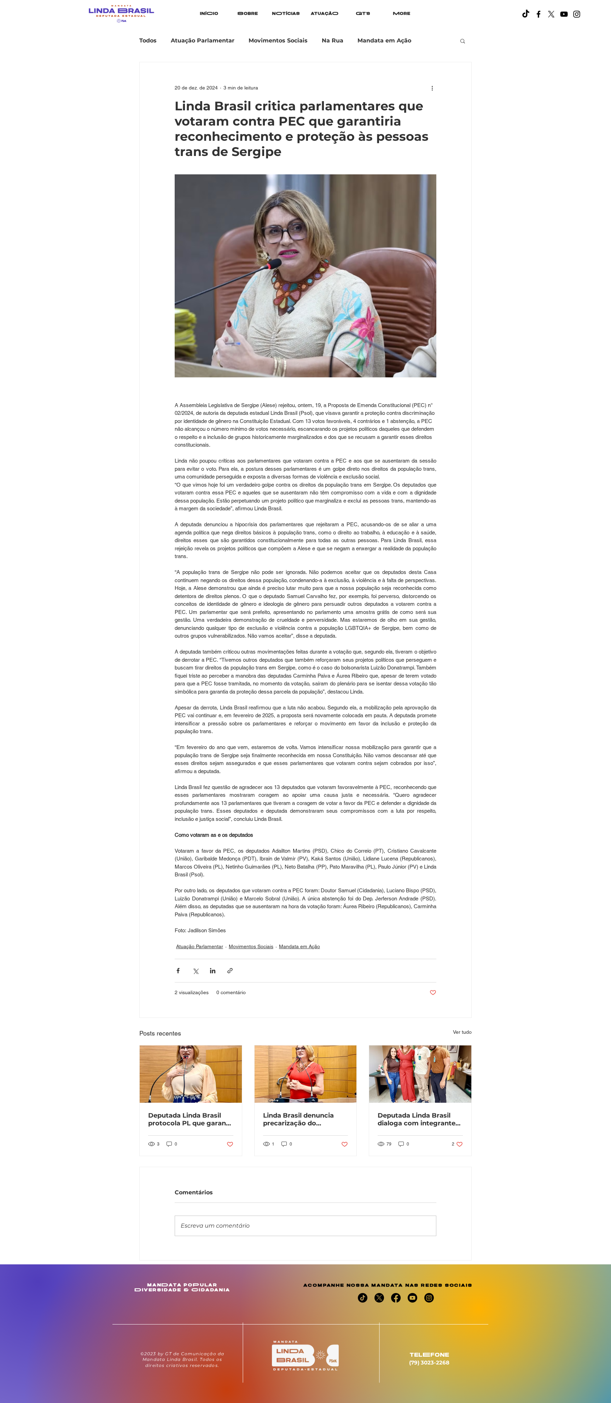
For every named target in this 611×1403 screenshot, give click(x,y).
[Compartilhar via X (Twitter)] (195, 970)
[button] (462, 41)
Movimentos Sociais (278, 40)
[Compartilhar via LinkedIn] (212, 970)
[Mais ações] (432, 87)
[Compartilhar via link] (230, 970)
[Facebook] (538, 14)
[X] (551, 14)
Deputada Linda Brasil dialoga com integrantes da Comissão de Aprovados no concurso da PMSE (418, 1119)
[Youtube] (412, 1298)
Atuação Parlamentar (202, 40)
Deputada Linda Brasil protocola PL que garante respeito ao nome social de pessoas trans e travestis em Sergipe (190, 1119)
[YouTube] (564, 14)
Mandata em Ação (384, 40)
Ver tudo (462, 1032)
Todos (148, 40)
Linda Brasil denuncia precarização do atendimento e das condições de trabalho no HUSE (305, 1119)
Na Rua (332, 40)
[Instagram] (576, 14)
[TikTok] (525, 14)
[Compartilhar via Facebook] (178, 970)
